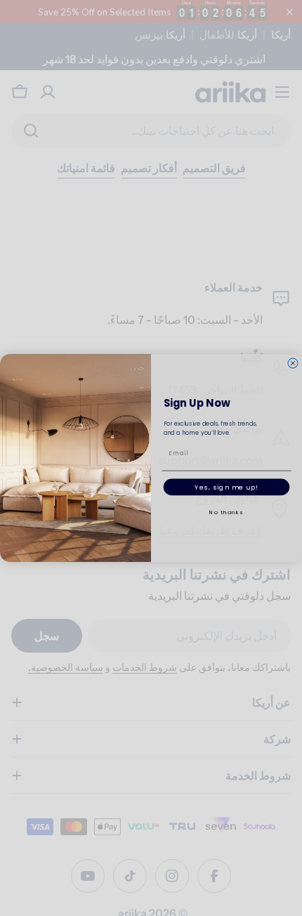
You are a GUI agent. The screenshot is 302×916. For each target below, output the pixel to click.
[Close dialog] (293, 363)
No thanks (226, 512)
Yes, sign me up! (226, 487)
